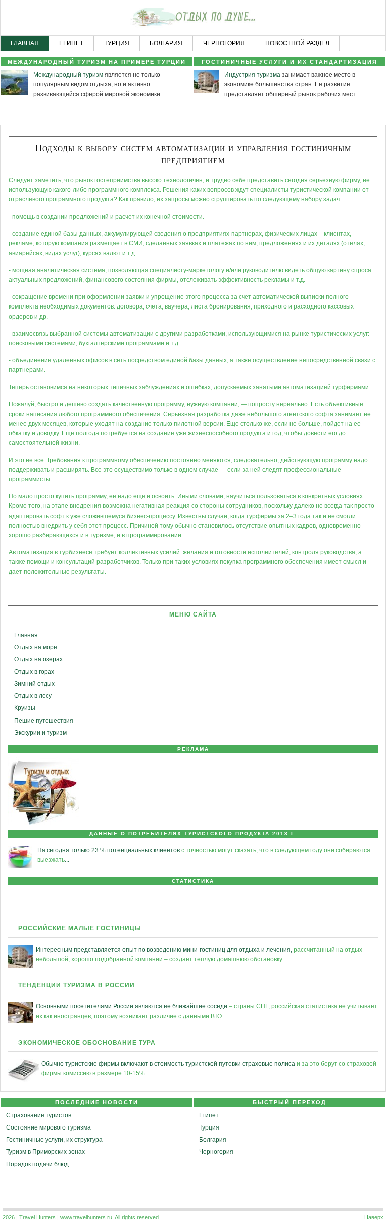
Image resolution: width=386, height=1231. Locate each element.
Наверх (373, 1217)
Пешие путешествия (43, 720)
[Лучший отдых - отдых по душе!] (193, 18)
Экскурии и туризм (40, 732)
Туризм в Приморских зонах (45, 1151)
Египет (209, 1115)
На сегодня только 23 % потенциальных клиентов (108, 850)
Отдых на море (35, 647)
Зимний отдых (34, 683)
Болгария (212, 1139)
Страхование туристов (38, 1115)
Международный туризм (68, 74)
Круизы (24, 707)
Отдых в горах (34, 671)
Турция (209, 1127)
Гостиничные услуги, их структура (54, 1139)
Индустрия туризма (252, 74)
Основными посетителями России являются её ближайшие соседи (131, 1006)
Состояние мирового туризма (48, 1127)
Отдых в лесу (33, 695)
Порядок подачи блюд (37, 1164)
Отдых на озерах (38, 659)
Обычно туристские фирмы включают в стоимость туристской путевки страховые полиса (168, 1063)
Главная (26, 635)
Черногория (216, 1151)
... (165, 94)
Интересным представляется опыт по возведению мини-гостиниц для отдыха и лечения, (164, 949)
